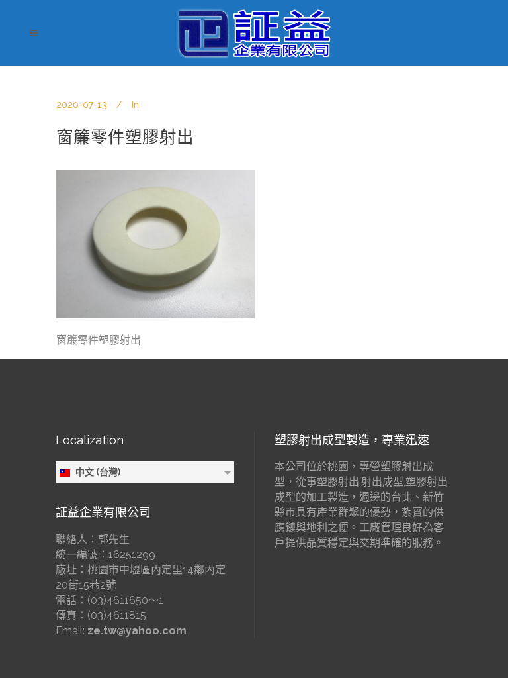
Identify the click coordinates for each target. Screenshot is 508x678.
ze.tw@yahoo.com (137, 630)
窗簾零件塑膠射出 (125, 137)
